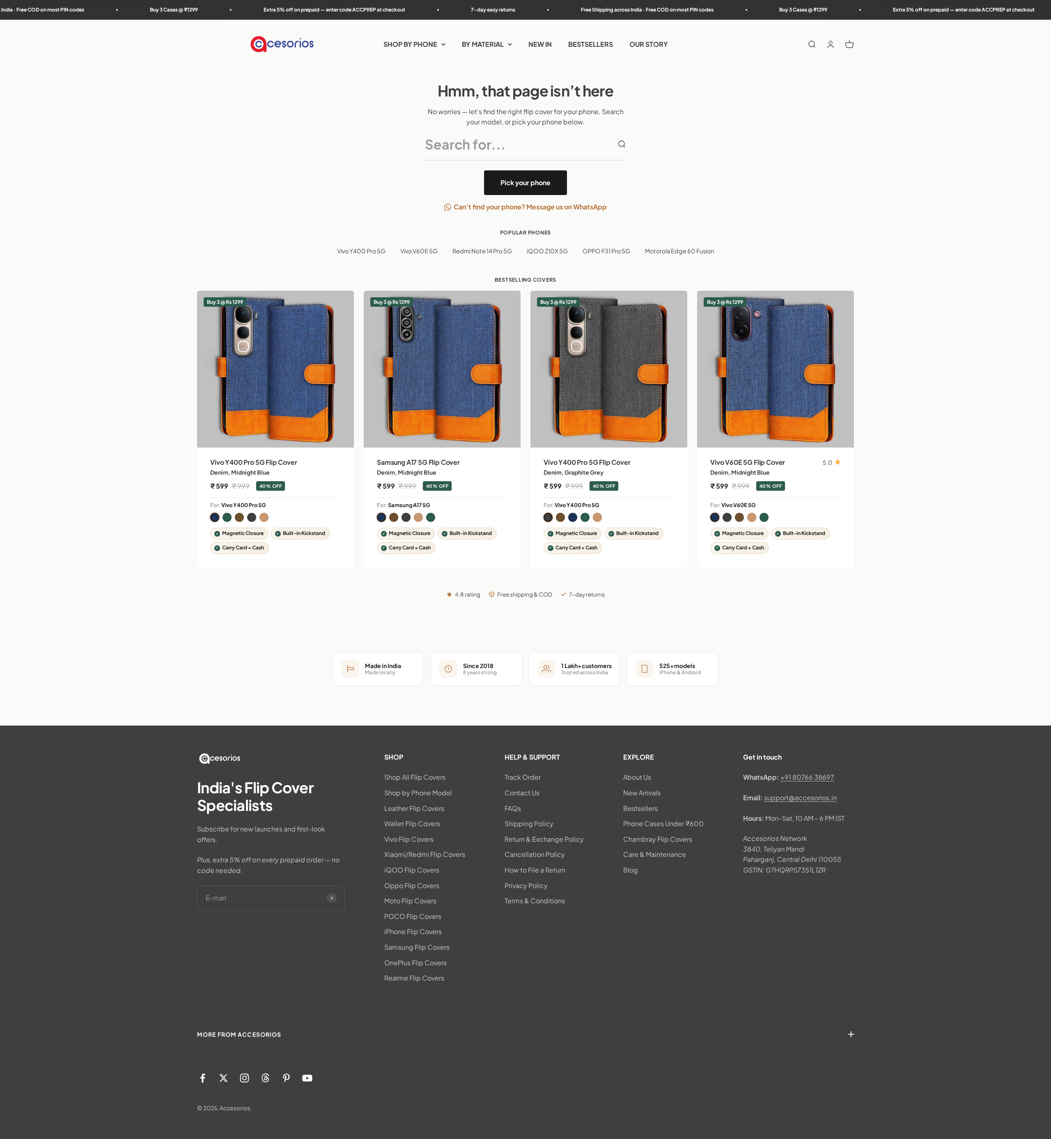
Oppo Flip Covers (411, 885)
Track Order (523, 777)
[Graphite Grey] (251, 517)
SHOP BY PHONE (410, 44)
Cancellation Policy (535, 854)
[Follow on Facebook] (202, 1078)
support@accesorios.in (800, 797)
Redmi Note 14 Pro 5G (482, 251)
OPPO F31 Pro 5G (606, 251)
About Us (637, 777)
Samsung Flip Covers (417, 947)
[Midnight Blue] (214, 517)
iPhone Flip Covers (413, 931)
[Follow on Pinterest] (286, 1078)
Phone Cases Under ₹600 (663, 823)
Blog (630, 870)
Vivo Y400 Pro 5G (361, 251)
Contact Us (522, 792)
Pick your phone (525, 182)
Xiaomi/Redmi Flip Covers (424, 854)
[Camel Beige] (263, 517)
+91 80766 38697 (807, 777)
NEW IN (540, 44)
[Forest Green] (227, 517)
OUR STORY (648, 44)
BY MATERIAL (483, 44)
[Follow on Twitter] (223, 1078)
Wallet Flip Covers (412, 823)
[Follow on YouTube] (307, 1078)
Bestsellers (640, 808)
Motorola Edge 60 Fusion (679, 251)
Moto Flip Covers (410, 900)
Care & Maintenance (654, 854)
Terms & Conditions (535, 900)
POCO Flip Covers (412, 916)
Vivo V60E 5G (419, 251)
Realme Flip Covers (414, 978)
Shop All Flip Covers (414, 777)
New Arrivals (642, 792)
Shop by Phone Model (418, 792)
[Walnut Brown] (239, 517)
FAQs (513, 808)
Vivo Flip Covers (409, 839)
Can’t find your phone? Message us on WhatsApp (530, 206)
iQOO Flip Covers (411, 870)
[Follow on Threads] (265, 1078)
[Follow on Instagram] (244, 1078)
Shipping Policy (529, 823)
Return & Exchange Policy (544, 839)
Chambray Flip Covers (657, 839)
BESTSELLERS (590, 44)
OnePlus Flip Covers (415, 962)
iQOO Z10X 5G (547, 251)
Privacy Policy (526, 885)
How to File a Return (535, 870)
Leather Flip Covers (414, 808)
